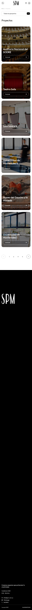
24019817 (6, 602)
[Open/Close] (29, 3)
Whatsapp (6, 600)
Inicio (3, 8)
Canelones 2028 (6, 591)
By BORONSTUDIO (26, 607)
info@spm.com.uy (8, 598)
